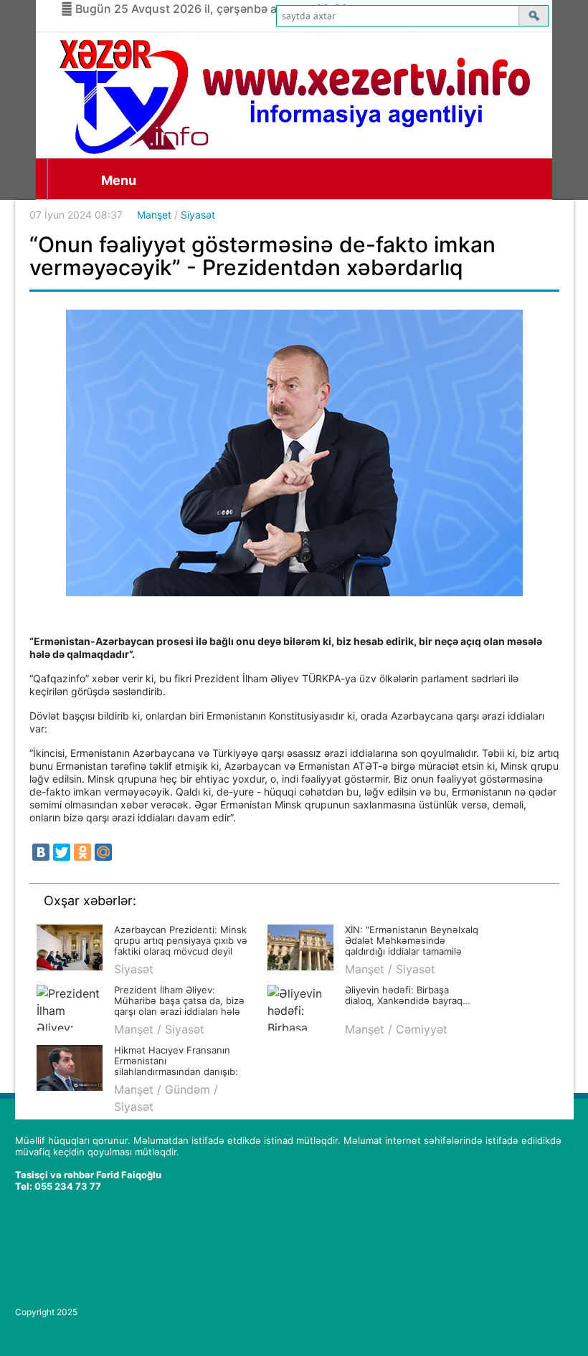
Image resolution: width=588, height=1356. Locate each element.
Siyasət (198, 215)
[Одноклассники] (82, 852)
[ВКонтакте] (40, 852)
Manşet (154, 215)
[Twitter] (61, 852)
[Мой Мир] (103, 852)
